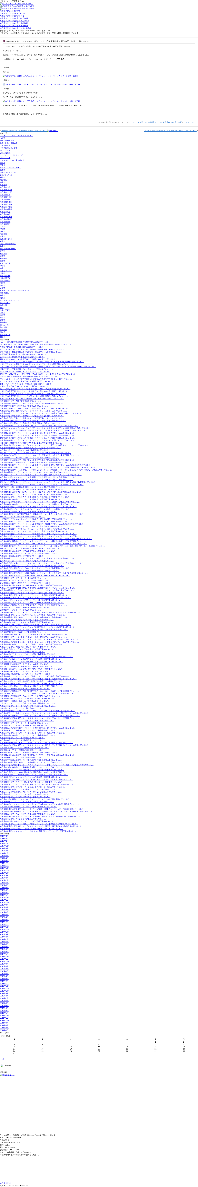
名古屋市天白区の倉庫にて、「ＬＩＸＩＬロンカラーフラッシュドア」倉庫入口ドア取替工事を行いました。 (42, 563)
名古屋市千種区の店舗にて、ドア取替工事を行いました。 (22, 556)
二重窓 (2, 170)
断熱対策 (3, 254)
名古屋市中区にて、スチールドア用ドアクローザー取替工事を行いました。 (29, 571)
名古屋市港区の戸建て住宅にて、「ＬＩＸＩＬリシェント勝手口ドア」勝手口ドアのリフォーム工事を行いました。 (45, 745)
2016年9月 (4, 875)
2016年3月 (4, 890)
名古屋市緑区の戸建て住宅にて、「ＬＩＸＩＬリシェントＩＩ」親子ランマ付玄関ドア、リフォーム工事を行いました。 (47, 445)
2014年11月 (5, 929)
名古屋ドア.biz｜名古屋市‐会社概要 (14, 23)
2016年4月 (4, 888)
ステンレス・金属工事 (8, 143)
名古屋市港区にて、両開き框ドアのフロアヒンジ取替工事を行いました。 (28, 647)
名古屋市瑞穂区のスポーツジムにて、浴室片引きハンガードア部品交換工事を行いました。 (35, 462)
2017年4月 (4, 858)
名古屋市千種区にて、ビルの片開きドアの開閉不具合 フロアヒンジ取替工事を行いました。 (36, 772)
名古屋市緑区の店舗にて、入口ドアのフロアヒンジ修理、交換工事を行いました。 (32, 566)
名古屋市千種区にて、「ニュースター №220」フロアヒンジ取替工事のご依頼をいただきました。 (39, 426)
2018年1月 (4, 843)
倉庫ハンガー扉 (6, 175)
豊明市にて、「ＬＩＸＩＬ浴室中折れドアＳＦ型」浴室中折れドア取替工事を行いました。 (35, 453)
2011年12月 (5, 1016)
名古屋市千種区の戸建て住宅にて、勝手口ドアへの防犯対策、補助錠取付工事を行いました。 (36, 743)
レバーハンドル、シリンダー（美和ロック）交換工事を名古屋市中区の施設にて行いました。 (48, 41)
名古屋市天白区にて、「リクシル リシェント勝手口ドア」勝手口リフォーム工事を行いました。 (38, 534)
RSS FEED (8, 1065)
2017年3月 (4, 861)
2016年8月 (4, 878)
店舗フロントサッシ (8, 244)
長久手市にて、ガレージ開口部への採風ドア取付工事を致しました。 (27, 561)
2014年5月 (4, 944)
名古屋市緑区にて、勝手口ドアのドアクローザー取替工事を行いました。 (28, 730)
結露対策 (3, 305)
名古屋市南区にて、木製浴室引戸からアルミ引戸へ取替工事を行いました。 (29, 458)
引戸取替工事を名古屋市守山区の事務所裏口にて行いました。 (24, 354)
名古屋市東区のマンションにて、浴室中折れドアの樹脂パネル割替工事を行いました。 (34, 630)
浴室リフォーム (6, 271)
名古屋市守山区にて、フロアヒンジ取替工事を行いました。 (23, 632)
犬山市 (2, 288)
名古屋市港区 (5, 214)
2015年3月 (4, 920)
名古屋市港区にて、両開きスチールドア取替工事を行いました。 (25, 608)
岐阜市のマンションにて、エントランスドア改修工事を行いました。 (27, 721)
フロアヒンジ (5, 153)
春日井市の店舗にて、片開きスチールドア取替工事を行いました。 (26, 583)
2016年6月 (4, 883)
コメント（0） (189, 122)
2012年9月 (4, 993)
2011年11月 (5, 1018)
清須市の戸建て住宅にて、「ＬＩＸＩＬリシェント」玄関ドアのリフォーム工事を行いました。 (37, 694)
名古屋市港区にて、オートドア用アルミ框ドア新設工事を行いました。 (28, 706)
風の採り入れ (5, 335)
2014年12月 (5, 927)
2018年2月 (4, 841)
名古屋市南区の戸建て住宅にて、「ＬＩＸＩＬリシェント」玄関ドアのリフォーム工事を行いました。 (40, 718)
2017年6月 (4, 856)
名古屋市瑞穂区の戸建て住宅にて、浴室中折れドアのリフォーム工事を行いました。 (33, 762)
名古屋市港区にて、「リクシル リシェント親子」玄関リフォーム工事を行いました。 (34, 637)
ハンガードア (5, 150)
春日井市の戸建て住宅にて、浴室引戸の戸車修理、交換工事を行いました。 (29, 753)
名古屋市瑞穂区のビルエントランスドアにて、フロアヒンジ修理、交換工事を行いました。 (35, 509)
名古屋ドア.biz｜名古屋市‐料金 (12, 16)
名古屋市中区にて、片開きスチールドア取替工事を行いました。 (25, 450)
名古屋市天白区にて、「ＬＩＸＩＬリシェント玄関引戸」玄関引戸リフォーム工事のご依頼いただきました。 (42, 524)
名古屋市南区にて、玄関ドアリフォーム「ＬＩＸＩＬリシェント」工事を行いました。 (34, 411)
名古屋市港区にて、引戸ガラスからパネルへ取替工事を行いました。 (27, 620)
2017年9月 (4, 848)
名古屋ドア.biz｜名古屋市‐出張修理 (14, 26)
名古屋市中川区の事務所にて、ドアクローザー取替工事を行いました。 (28, 821)
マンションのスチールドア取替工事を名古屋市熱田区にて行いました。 (28, 381)
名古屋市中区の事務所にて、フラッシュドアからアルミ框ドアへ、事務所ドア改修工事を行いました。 (40, 716)
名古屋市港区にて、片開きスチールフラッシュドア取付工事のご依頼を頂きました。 (33, 526)
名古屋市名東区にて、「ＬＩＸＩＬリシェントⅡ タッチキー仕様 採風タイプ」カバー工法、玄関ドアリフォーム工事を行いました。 (53, 546)
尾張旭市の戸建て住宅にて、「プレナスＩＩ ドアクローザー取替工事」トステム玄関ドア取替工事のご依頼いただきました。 (49, 467)
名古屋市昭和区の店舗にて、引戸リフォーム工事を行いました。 (25, 664)
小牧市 (2, 231)
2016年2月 (4, 893)
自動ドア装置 (5, 310)
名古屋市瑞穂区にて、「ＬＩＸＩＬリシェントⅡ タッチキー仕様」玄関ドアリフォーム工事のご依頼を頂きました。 (46, 539)
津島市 (2, 266)
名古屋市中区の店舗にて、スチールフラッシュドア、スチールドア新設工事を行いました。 (35, 799)
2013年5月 (4, 974)
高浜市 (2, 337)
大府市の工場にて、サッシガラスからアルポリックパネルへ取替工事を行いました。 (33, 615)
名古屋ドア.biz (5, 1183)
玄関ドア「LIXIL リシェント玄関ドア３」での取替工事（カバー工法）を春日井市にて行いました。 (39, 374)
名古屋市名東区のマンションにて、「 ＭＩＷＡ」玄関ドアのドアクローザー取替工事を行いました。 (39, 831)
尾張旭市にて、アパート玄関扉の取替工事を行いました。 (22, 750)
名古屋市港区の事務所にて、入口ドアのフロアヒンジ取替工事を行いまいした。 (31, 792)
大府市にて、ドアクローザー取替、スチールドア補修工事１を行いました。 (29, 703)
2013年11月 (5, 959)
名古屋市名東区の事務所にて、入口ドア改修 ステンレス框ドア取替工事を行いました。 (35, 576)
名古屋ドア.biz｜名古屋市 (10, 11)
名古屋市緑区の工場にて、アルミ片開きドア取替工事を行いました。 (27, 802)
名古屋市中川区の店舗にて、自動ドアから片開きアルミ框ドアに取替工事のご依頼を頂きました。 (38, 460)
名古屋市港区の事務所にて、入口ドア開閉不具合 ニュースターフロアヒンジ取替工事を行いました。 (40, 691)
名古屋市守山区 (6, 207)
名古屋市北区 (5, 195)
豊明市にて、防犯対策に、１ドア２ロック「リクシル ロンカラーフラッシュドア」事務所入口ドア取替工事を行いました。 (48, 482)
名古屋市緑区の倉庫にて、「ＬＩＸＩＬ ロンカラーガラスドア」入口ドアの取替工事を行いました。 (40, 455)
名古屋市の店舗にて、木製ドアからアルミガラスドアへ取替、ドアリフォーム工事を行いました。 (38, 507)
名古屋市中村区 (6, 192)
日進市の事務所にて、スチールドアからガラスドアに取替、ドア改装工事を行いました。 (35, 531)
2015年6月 (4, 912)
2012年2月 (4, 1011)
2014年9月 (4, 934)
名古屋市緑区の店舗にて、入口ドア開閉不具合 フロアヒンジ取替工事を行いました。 (34, 605)
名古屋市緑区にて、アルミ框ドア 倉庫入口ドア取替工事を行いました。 (28, 814)
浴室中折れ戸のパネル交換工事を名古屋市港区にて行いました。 (25, 372)
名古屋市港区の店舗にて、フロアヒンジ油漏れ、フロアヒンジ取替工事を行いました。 (34, 644)
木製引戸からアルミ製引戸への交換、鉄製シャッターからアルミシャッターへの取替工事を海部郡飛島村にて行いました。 (48, 367)
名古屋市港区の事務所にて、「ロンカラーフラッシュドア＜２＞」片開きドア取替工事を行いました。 (40, 502)
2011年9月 (4, 1023)
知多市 (2, 295)
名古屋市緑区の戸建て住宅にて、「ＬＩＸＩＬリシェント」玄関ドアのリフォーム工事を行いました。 (40, 639)
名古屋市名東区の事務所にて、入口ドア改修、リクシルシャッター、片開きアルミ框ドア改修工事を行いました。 (44, 573)
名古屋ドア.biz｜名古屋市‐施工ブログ (14, 21)
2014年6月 (4, 942)
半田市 (2, 182)
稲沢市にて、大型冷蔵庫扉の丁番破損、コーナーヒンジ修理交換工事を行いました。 (33, 487)
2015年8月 (4, 907)
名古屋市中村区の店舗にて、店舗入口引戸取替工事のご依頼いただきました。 (30, 423)
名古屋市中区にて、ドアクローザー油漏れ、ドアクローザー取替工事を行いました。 (33, 733)
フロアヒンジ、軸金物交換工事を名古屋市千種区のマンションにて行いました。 (31, 352)
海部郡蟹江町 (5, 278)
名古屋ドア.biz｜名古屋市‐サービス (14, 13)
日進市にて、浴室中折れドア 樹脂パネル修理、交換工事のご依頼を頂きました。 (31, 443)
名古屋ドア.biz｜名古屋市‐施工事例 (14, 18)
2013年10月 (5, 961)
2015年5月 (4, 915)
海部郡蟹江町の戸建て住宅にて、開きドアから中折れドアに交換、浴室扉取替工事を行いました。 (38, 679)
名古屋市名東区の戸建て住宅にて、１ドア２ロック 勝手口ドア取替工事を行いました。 (35, 595)
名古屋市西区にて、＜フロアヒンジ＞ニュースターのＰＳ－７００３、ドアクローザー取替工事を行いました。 (43, 544)
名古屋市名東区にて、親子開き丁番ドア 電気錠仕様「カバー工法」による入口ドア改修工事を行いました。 (42, 514)
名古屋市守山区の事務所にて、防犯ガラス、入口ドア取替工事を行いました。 (30, 448)
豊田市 (2, 320)
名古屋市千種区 (6, 197)
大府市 (2, 227)
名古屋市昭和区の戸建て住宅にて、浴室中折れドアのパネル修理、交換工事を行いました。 (35, 635)
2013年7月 (4, 969)
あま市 (2, 138)
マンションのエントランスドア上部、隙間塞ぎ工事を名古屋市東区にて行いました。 (33, 349)
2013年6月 (4, 971)
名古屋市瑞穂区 (6, 219)
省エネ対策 (4, 293)
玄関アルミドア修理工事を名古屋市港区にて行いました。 (22, 357)
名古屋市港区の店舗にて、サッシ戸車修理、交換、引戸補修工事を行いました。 (31, 662)
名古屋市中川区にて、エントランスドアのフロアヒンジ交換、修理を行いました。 (32, 593)
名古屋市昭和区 (6, 209)
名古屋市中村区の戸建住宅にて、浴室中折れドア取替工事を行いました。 (28, 807)
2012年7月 (4, 998)
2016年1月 (4, 895)
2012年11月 (5, 988)
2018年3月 (4, 839)
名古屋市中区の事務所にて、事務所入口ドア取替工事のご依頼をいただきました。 (32, 416)
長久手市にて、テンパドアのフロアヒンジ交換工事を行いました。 (26, 580)
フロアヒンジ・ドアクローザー (12, 155)
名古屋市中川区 (6, 190)
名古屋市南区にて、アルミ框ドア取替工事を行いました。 (22, 757)
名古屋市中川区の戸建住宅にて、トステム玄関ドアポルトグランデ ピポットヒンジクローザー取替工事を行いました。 (47, 812)
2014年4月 (4, 947)
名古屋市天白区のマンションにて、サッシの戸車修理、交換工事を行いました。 (31, 777)
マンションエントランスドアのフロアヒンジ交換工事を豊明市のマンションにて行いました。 (36, 379)
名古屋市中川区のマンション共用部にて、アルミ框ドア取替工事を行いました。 (31, 600)
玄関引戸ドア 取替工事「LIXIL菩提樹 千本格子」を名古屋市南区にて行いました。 (32, 399)
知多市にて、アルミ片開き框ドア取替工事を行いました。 (22, 517)
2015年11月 (5, 900)
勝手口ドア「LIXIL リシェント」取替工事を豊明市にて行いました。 (26, 384)
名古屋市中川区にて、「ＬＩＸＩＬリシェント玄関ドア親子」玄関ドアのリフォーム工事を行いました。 (41, 612)
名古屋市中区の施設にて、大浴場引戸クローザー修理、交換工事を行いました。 (31, 659)
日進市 (2, 256)
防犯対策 (3, 327)
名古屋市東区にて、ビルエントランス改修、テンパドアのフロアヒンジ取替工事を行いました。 (37, 784)
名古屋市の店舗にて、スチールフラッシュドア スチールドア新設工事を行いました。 (34, 775)
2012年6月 (4, 1001)
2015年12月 (5, 898)
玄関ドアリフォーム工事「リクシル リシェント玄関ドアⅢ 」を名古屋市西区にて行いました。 (37, 364)
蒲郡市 (2, 313)
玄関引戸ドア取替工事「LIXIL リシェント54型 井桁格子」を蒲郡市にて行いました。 (33, 394)
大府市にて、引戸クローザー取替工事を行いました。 (21, 610)
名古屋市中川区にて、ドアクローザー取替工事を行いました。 (24, 748)
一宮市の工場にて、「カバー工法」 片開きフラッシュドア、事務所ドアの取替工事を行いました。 (39, 824)
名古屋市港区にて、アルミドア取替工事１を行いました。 (22, 740)
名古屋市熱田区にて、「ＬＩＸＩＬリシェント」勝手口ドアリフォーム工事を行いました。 (35, 494)
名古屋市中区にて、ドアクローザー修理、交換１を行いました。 (25, 797)
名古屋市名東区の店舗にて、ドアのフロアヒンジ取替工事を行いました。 (28, 551)
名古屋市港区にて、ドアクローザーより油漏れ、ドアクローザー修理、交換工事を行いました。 (37, 676)
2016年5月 (4, 885)
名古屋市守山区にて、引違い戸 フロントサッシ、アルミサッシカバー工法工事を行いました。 (37, 711)
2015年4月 (4, 917)
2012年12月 (5, 986)
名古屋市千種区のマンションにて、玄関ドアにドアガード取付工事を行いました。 (32, 669)
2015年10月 (5, 902)
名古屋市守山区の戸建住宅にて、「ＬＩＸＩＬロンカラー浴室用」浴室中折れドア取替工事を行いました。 (41, 826)
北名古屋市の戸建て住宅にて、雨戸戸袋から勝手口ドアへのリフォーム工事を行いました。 (35, 625)
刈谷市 (2, 177)
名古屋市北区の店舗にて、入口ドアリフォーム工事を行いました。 (26, 674)
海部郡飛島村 (5, 281)
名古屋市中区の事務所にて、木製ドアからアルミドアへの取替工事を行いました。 (32, 404)
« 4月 (2, 1059)
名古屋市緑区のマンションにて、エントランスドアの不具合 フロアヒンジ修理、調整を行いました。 (40, 804)
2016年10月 (5, 873)
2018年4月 (4, 836)
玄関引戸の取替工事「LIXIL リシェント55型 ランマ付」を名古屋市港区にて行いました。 (35, 391)
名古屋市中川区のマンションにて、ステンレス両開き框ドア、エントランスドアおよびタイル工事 (38, 536)
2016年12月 (5, 868)
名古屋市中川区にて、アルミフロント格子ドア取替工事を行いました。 (28, 698)
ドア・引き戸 (137, 122)
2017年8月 (4, 851)
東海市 (2, 261)
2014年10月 (5, 932)
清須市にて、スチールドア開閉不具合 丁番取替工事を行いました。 (27, 667)
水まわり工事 (5, 263)
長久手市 (3, 322)
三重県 (2, 165)
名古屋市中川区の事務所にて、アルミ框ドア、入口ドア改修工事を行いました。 (31, 684)
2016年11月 (5, 871)
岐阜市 (2, 236)
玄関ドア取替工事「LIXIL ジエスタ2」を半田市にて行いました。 (25, 386)
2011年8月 (4, 1025)
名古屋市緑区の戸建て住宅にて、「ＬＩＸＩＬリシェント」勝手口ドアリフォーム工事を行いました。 (40, 642)
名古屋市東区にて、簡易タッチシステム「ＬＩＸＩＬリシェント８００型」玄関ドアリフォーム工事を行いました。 (45, 713)
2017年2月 (4, 863)
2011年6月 (4, 1030)
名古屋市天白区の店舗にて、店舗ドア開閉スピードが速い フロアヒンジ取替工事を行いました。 (38, 755)
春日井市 (3, 258)
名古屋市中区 (176, 122)
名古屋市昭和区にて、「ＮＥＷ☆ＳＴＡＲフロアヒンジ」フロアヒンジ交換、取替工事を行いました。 (40, 590)
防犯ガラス (4, 325)
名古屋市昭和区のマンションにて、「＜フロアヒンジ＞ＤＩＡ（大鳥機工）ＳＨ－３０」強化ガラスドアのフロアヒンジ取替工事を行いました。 (56, 470)
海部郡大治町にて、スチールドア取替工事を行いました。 (22, 652)
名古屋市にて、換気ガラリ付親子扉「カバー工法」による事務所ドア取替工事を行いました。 (36, 480)
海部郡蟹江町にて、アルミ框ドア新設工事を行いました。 (22, 708)
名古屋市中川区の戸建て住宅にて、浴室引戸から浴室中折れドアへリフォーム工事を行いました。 (38, 588)
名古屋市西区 (5, 224)
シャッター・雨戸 (7, 141)
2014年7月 (4, 939)
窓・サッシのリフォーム (9, 300)
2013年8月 (4, 966)
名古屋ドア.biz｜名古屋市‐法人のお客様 (15, 28)
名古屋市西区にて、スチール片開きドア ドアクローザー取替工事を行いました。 (32, 770)
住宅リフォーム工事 (8, 172)
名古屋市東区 (5, 212)
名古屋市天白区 (6, 204)
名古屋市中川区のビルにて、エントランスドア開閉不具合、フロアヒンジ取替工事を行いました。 (38, 627)
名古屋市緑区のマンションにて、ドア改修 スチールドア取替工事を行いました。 (32, 603)
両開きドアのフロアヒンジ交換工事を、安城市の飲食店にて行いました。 (28, 359)
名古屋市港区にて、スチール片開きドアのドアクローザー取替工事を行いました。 (32, 782)
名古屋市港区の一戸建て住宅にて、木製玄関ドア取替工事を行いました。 (28, 512)
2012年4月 (4, 1006)
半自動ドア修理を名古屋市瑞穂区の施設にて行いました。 (24, 131)
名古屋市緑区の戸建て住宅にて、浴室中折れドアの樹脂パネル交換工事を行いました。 (34, 585)
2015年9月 (4, 905)
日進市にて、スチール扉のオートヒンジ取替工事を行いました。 (25, 689)
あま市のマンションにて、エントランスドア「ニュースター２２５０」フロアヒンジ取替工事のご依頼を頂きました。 (46, 428)
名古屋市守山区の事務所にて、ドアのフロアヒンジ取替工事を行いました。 (29, 553)
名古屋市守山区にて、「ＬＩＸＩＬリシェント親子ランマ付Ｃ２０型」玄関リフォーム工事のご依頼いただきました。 (46, 465)
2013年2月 (4, 981)
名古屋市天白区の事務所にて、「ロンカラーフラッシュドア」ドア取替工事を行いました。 (35, 568)
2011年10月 (5, 1020)
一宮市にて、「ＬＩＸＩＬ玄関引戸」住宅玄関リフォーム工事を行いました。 (30, 549)
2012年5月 (4, 1003)
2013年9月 (4, 964)
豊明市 (2, 317)
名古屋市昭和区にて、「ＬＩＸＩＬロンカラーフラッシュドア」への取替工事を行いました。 (36, 472)
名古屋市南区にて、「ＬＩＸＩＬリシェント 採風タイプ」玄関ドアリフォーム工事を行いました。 (39, 558)
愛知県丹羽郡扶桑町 (8, 249)
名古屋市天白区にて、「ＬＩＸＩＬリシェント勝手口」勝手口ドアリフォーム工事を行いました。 (38, 433)
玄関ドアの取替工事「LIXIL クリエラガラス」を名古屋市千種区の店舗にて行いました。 (34, 396)
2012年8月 (4, 996)
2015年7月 (4, 910)
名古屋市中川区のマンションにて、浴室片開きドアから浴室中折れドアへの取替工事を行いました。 (39, 477)
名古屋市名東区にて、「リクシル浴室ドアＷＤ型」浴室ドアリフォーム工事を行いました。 (35, 521)
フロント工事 (5, 158)
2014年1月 (4, 954)
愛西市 (2, 251)
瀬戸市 (2, 286)
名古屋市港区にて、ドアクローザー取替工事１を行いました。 (24, 725)
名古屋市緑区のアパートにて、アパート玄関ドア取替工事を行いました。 (28, 654)
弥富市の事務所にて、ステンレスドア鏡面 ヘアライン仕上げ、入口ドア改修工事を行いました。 (38, 438)
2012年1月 (4, 1013)
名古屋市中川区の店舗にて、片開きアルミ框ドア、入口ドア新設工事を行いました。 (33, 686)
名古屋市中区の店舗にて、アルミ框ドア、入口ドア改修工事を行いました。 (29, 789)
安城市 (2, 229)
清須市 (2, 283)
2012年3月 (4, 1008)
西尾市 (2, 315)
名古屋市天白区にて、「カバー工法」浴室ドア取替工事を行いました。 (28, 649)
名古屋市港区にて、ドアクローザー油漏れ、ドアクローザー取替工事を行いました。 (33, 787)
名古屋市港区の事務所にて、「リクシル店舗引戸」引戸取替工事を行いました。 (31, 499)
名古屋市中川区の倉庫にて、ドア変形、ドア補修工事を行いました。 (27, 671)
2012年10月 (5, 991)
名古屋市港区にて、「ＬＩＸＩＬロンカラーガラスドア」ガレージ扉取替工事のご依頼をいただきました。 (41, 413)
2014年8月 (4, 937)
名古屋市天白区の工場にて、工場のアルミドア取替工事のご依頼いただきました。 (32, 418)
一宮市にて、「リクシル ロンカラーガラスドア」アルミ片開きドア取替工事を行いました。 (36, 519)
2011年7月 (4, 1028)
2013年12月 (5, 957)
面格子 (2, 332)
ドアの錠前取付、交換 (153, 122)
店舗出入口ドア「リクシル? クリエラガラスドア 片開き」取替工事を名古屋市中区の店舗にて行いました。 (42, 362)
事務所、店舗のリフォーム (10, 168)
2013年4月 (4, 976)
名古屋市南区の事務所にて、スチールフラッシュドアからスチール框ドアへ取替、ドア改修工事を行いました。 (43, 541)
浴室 (1, 268)
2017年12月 (5, 846)
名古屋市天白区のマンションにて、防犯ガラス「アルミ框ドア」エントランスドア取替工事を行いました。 (41, 485)
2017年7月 (4, 853)
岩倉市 (2, 241)
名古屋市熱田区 (6, 217)
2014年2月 (4, 952)
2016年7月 (4, 880)
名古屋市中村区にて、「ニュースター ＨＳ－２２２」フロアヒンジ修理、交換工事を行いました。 (39, 435)
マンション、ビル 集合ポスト (12, 160)
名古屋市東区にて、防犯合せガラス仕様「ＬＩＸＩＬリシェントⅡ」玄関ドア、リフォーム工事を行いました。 (43, 431)
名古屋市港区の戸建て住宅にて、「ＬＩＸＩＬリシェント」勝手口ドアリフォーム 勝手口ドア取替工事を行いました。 (47, 765)
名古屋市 (166, 122)
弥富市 (2, 246)
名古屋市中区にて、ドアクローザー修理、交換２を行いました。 (25, 794)
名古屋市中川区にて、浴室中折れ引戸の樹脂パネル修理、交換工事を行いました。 (32, 681)
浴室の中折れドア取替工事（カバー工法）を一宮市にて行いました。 (27, 369)
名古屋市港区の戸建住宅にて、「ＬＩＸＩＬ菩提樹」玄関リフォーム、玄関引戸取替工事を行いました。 (41, 816)
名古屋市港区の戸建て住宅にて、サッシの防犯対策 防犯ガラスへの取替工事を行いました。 (36, 780)
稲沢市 (2, 298)
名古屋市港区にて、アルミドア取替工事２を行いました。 (22, 738)
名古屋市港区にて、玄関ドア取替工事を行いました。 (21, 401)
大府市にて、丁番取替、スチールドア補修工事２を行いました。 (25, 701)
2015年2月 (4, 922)
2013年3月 (4, 979)
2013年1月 (4, 984)
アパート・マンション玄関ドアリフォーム (16, 136)
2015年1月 (4, 925)
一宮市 (2, 163)
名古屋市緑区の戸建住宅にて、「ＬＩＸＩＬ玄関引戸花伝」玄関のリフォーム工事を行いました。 (38, 728)
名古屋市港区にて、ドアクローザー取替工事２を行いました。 (24, 723)
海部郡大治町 (5, 276)
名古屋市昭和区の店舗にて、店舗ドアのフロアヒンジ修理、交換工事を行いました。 (33, 421)
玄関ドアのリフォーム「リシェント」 (15, 290)
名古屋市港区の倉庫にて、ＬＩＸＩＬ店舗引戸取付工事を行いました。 (28, 622)
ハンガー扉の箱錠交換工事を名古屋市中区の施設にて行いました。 (170, 131)
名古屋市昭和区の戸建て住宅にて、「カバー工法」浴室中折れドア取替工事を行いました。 (35, 617)
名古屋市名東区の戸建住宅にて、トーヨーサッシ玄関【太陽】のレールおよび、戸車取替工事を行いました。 (42, 809)
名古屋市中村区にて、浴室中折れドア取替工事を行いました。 (24, 406)
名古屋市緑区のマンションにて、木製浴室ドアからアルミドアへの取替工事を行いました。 (35, 598)
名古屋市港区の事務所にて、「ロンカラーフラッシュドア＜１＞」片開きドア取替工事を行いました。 (40, 504)
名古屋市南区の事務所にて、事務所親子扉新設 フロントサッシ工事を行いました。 (33, 767)
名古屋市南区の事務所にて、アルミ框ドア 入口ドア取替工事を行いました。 (30, 696)
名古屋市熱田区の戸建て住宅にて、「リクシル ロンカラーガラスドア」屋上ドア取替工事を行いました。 (41, 492)
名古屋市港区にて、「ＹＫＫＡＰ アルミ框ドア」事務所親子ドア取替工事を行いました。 (35, 497)
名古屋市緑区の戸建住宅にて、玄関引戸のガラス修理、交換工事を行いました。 (31, 829)
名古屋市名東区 (6, 202)
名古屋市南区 (5, 200)
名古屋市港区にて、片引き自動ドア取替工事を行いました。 (23, 819)
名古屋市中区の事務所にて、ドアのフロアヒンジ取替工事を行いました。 (28, 735)
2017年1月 (4, 866)
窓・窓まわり (5, 303)
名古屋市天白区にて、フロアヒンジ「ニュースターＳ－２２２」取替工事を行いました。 (35, 408)
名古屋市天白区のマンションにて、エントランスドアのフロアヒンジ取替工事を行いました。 (36, 657)
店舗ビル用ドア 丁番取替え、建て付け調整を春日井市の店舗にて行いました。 (30, 376)
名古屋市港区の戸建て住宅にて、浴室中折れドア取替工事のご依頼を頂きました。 (32, 490)
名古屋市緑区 (5, 222)
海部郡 (2, 273)
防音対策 (3, 330)
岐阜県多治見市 (6, 239)
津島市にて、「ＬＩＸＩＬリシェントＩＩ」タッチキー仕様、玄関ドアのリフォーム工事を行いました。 (41, 475)
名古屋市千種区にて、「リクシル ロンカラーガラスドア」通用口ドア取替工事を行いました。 (37, 529)
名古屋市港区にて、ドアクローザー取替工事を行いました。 (23, 578)
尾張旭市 (3, 234)
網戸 (1, 308)
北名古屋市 (4, 180)
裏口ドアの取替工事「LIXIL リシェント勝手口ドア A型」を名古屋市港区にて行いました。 (35, 389)
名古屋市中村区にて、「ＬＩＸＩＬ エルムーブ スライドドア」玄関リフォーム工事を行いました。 (40, 440)
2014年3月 (4, 949)
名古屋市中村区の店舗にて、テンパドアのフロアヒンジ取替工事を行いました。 (31, 760)
